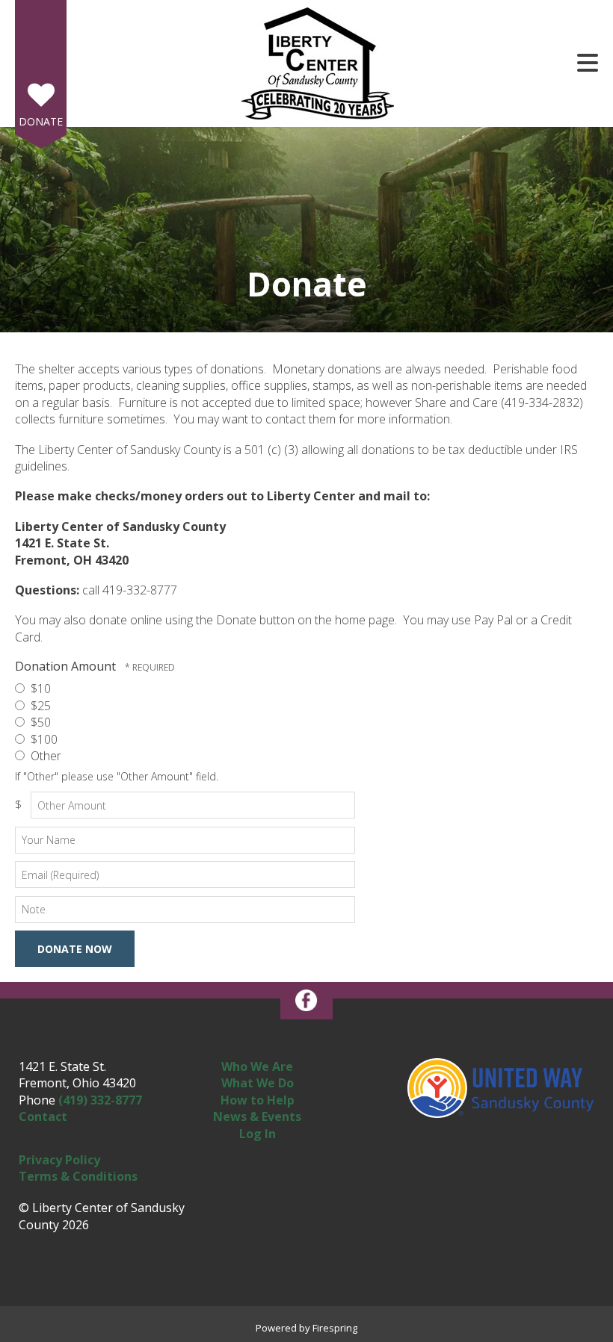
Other (44, 756)
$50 (39, 722)
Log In (257, 1133)
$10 (39, 688)
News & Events (257, 1116)
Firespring (334, 1328)
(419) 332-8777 (100, 1100)
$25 (39, 706)
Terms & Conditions (78, 1176)
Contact (43, 1116)
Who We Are (257, 1066)
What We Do (257, 1083)
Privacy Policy (59, 1160)
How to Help (258, 1100)
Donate (41, 121)
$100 (43, 739)
